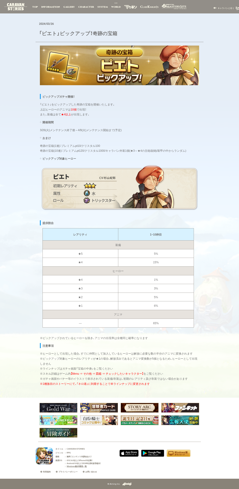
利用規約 (47, 471)
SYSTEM (102, 7)
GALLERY (69, 7)
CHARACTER (86, 7)
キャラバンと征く (225, 8)
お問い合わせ (91, 471)
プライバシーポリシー (68, 471)
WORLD (116, 7)
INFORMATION (50, 7)
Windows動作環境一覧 (77, 466)
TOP (35, 7)
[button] (224, 8)
